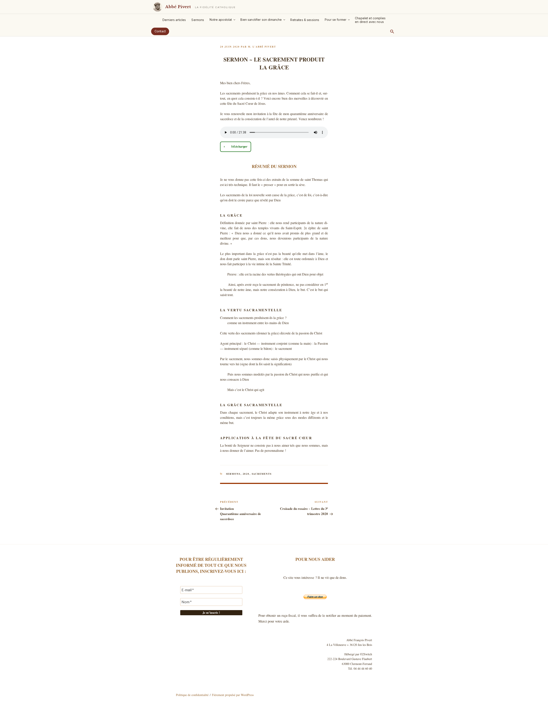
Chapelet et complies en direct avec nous (370, 20)
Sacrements (262, 474)
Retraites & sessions (304, 20)
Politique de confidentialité (192, 695)
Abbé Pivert (178, 6)
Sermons (197, 20)
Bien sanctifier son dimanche (261, 19)
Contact (160, 31)
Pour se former (335, 19)
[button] (392, 31)
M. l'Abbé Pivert (262, 46)
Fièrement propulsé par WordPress (233, 695)
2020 (246, 474)
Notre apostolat (221, 19)
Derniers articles (174, 20)
